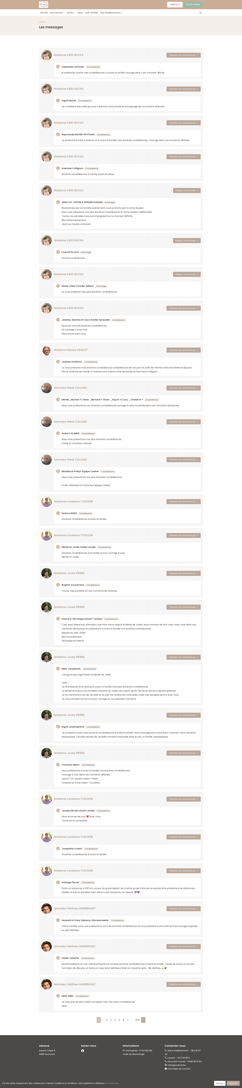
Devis (80, 12)
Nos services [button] (56, 12)
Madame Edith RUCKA (69, 55)
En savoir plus (112, 1083)
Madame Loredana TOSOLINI (73, 501)
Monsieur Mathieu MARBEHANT (75, 908)
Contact (175, 4)
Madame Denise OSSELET (71, 350)
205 (137, 1020)
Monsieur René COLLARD (70, 388)
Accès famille (193, 4)
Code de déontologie (134, 1054)
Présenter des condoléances (182, 55)
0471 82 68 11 (183, 1057)
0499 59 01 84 (195, 1061)
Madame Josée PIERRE (69, 573)
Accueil (44, 12)
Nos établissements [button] (110, 12)
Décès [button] (70, 12)
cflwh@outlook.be (177, 1065)
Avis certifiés (91, 12)
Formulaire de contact (179, 1068)
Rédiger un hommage (185, 190)
